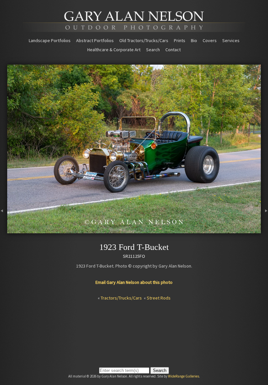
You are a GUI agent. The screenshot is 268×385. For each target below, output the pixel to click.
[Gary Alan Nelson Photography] (134, 30)
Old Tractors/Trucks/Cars (143, 40)
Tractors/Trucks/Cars (121, 298)
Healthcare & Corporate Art (114, 50)
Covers (210, 40)
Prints (179, 40)
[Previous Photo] (3, 230)
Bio (194, 40)
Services (231, 40)
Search (153, 50)
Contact (173, 50)
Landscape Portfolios (50, 40)
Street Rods (159, 298)
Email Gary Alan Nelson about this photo (134, 282)
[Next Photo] (264, 230)
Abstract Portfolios (95, 40)
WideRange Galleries (183, 376)
